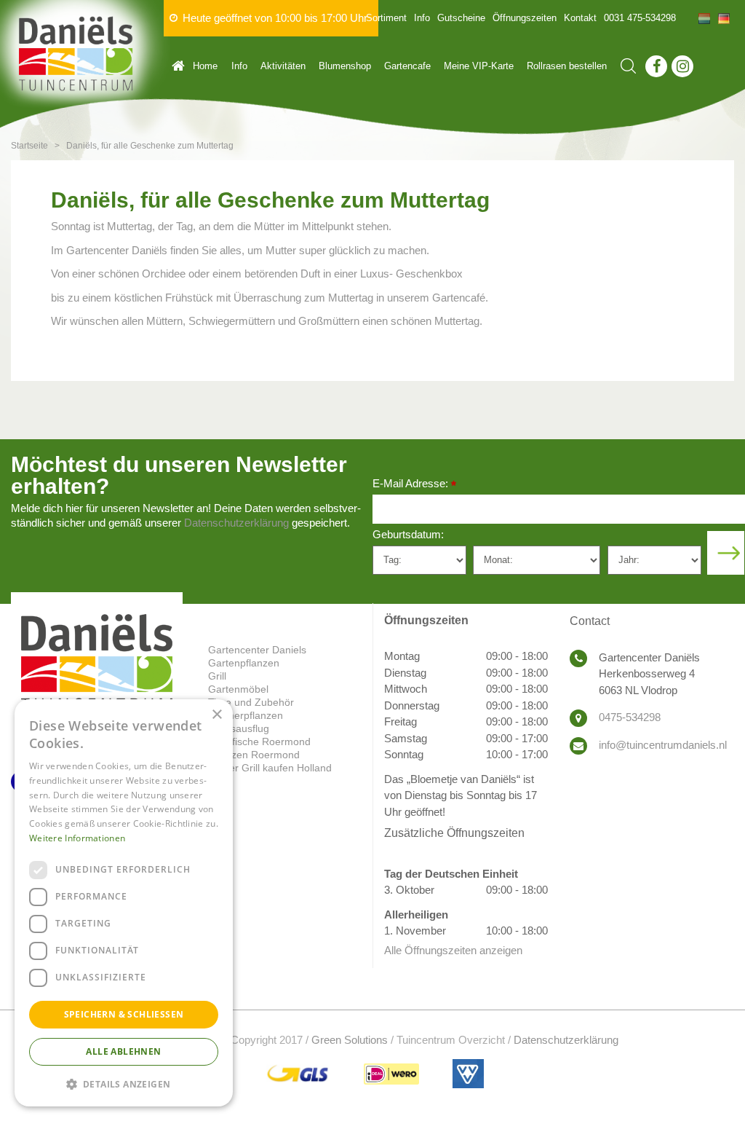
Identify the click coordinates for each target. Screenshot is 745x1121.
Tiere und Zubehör (251, 702)
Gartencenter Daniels (257, 650)
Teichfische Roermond (259, 741)
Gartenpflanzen (243, 663)
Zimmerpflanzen (245, 715)
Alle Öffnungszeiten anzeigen (453, 950)
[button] (123, 1083)
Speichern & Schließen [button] (124, 1014)
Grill (217, 676)
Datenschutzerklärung (236, 522)
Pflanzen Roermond (254, 754)
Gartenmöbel (238, 689)
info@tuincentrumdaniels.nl (663, 745)
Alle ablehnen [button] (123, 1051)
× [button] (216, 714)
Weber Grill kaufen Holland (270, 768)
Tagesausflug (238, 728)
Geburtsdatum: (408, 534)
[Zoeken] (628, 66)
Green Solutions (349, 1040)
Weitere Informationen (77, 838)
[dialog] (124, 902)
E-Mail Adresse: (414, 484)
